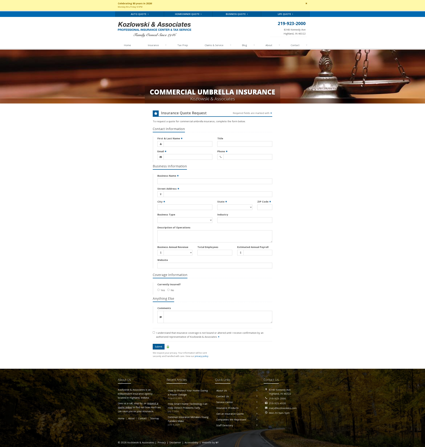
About (272, 45)
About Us (221, 390)
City (161, 201)
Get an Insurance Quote (230, 413)
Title (220, 138)
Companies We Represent (231, 419)
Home (127, 45)
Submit (158, 346)
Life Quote (285, 14)
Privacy (162, 442)
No (172, 290)
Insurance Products (227, 408)
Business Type (166, 214)
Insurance (157, 45)
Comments (164, 308)
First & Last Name (170, 138)
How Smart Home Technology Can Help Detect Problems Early (187, 407)
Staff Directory (224, 425)
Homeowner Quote (187, 14)
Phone (222, 151)
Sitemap (154, 418)
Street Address (168, 188)
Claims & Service (218, 45)
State (222, 201)
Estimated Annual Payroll (252, 247)
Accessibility (191, 442)
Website (162, 260)
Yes (163, 290)
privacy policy (201, 356)
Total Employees (207, 247)
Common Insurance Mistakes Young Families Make (188, 420)
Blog (248, 45)
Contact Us (222, 396)
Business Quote (236, 14)
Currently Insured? (169, 284)
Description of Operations (173, 227)
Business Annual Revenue (172, 247)
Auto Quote (139, 14)
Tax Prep (182, 45)
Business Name (168, 175)
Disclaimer (175, 442)
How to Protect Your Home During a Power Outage (188, 394)
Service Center (224, 402)
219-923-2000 (277, 398)
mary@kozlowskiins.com (283, 408)
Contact (299, 45)
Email (162, 151)
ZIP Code (264, 201)
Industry (222, 214)
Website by (210, 442)
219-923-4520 (277, 403)
